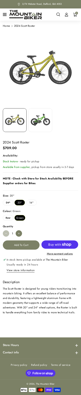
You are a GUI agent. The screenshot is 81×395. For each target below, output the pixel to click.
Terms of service (60, 365)
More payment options (60, 253)
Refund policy (39, 365)
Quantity (8, 226)
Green (20, 218)
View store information (20, 270)
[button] (5, 14)
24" (9, 203)
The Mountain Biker (45, 384)
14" (32, 203)
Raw (9, 218)
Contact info (11, 352)
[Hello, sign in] (66, 14)
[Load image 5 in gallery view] (40, 120)
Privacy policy (19, 365)
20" (21, 203)
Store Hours (11, 345)
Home (6, 26)
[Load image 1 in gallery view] (15, 120)
